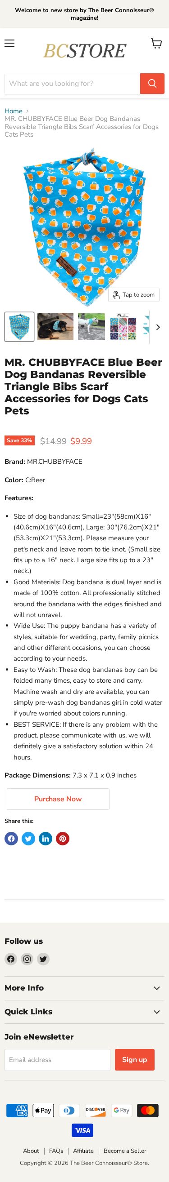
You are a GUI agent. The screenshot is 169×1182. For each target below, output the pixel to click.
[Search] (152, 83)
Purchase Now (58, 799)
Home (14, 111)
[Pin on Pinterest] (62, 838)
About (31, 1151)
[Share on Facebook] (11, 838)
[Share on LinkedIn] (45, 838)
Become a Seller (125, 1151)
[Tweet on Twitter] (28, 838)
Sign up (134, 1060)
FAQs (56, 1151)
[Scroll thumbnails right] (156, 327)
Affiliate (83, 1151)
